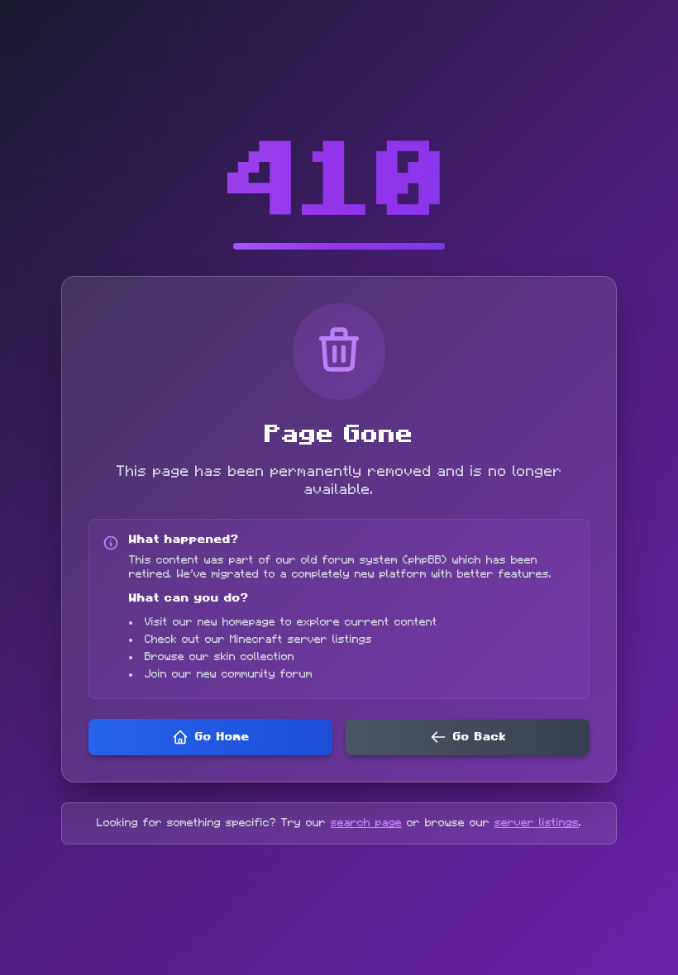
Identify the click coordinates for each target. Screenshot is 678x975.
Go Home (222, 737)
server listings (536, 823)
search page (366, 823)
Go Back (479, 737)
